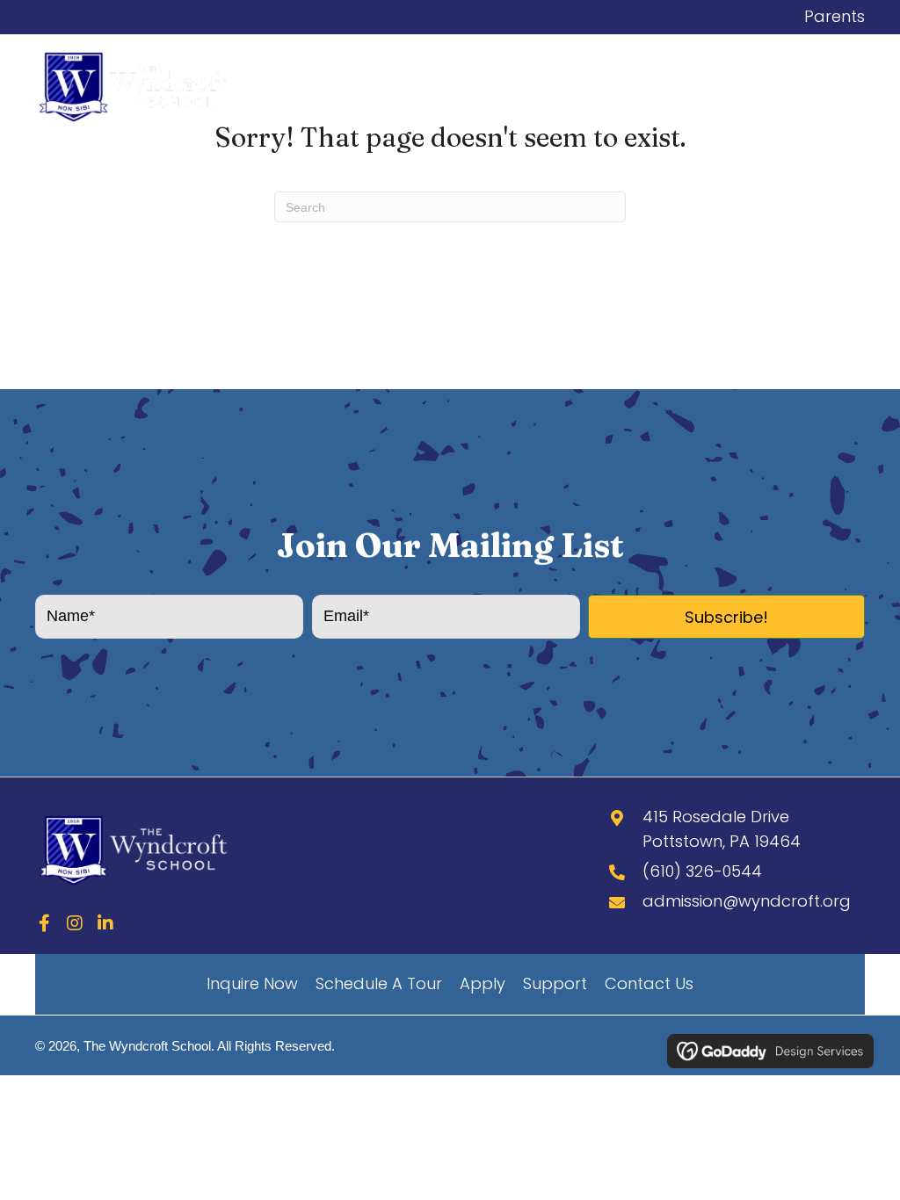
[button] (726, 617)
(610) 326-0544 (702, 871)
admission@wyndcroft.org (746, 901)
